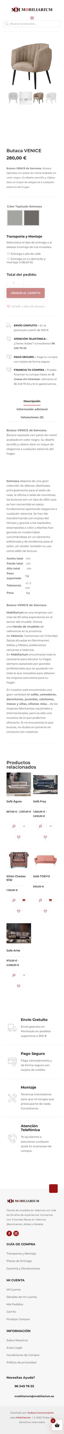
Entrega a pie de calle (26, 253)
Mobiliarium (23, 1417)
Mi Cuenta (13, 1289)
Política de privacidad (21, 1362)
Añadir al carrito (25, 293)
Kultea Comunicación (41, 1412)
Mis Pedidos (14, 1304)
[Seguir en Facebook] (9, 1233)
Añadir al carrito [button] (24, 900)
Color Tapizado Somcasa (24, 206)
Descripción (32, 401)
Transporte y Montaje (21, 1253)
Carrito (11, 1311)
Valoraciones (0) (32, 417)
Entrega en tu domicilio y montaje (26, 260)
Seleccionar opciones (24, 826)
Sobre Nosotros (17, 1340)
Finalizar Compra (18, 1319)
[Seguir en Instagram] (16, 1233)
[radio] (15, 218)
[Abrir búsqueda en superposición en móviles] (32, 23)
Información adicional (32, 409)
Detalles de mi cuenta (21, 1297)
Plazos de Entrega (19, 1261)
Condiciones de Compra (22, 1355)
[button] (25, 306)
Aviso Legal (14, 1347)
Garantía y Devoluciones (23, 1268)
